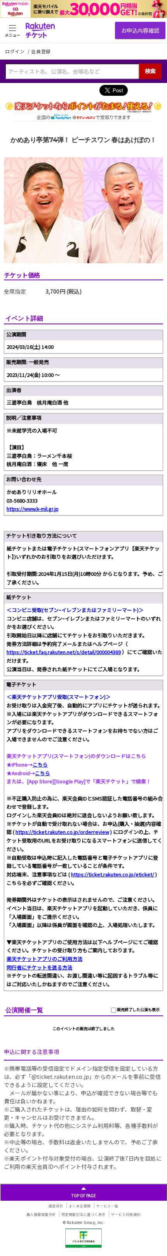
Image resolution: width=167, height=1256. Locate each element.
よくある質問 (80, 1206)
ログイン (15, 51)
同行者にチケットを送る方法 (39, 967)
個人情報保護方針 (41, 1214)
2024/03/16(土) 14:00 (30, 346)
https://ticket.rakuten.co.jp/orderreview (62, 832)
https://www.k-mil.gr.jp (33, 508)
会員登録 (41, 51)
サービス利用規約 (126, 1214)
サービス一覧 (107, 1206)
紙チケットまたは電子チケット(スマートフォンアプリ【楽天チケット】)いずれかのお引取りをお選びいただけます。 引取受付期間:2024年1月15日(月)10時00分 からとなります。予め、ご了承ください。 (85, 565)
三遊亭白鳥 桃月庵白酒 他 (37, 402)
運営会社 (56, 1206)
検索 (150, 71)
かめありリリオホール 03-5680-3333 (33, 500)
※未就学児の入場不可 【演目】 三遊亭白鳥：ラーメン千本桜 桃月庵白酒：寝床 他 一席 (39, 447)
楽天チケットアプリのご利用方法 (44, 958)
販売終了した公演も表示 (138, 1009)
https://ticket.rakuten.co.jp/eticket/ (112, 874)
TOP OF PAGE (83, 1195)
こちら (40, 764)
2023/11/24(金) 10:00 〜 (33, 374)
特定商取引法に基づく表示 (83, 1214)
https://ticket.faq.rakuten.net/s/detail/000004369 (64, 652)
